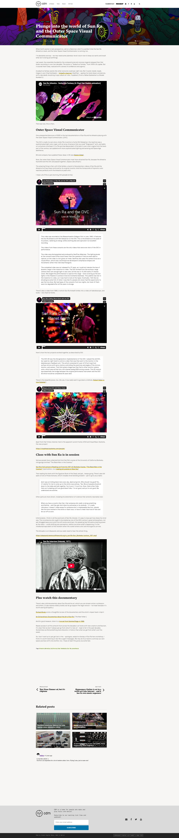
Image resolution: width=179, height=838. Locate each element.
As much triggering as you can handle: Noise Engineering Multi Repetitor (89, 744)
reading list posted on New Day (67, 469)
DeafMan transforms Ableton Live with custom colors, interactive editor (51, 726)
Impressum (117, 835)
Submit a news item (136, 835)
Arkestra (41, 648)
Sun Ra (69, 648)
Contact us (125, 835)
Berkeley (47, 648)
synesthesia (75, 648)
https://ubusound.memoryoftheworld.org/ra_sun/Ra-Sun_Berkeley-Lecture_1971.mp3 (66, 535)
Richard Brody (41, 612)
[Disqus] (71, 775)
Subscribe (71, 827)
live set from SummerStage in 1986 (71, 621)
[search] (139, 4)
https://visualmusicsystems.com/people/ (50, 448)
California (54, 648)
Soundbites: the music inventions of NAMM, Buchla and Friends (52, 744)
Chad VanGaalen (62, 648)
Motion (70, 4)
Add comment (139, 41)
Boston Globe (78, 155)
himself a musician (65, 73)
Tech (58, 4)
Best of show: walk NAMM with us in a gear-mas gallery (87, 726)
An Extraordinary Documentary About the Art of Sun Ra (55, 617)
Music (64, 4)
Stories (51, 4)
